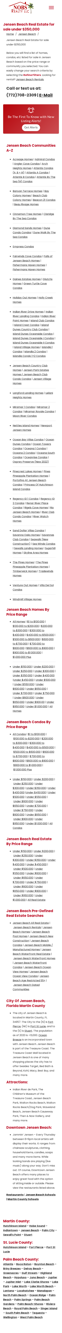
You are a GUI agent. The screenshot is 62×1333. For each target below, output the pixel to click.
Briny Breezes (12, 1268)
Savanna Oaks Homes (26, 535)
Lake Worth (19, 1286)
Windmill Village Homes (27, 599)
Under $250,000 (22, 671)
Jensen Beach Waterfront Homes (34, 958)
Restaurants (15, 1195)
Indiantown (10, 1230)
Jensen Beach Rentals (30, 79)
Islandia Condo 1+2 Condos (29, 356)
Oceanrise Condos (35, 457)
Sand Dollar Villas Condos (28, 530)
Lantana (8, 1291)
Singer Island (49, 1308)
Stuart (28, 1031)
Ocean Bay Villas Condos (28, 439)
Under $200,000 (44, 666)
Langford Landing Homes (28, 393)
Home (10, 34)
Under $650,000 (36, 689)
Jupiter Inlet (13, 1282)
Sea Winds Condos (43, 544)
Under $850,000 (36, 814)
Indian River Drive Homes (28, 312)
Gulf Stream (29, 1273)
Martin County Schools (23, 1199)
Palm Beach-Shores (30, 1304)
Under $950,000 (23, 895)
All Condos (19, 734)
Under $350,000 (22, 675)
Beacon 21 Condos (44, 200)
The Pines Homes (23, 562)
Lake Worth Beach (41, 1286)
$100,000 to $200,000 (26, 626)
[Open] (51, 7)
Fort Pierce (36, 1247)
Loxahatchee (25, 1291)
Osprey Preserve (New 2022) (31, 462)
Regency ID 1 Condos (25, 499)
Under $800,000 (24, 697)
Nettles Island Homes (26, 425)
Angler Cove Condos (27, 164)
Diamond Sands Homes (27, 228)
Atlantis (8, 1264)
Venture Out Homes (25, 585)
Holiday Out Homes (24, 297)
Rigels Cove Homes (36, 507)
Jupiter (52, 1277)
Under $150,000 (22, 666)
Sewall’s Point (12, 1235)
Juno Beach (37, 1277)
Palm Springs (22, 1299)
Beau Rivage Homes (26, 204)
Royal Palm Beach (26, 1308)
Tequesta (38, 1313)
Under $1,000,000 (36, 706)
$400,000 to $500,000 (40, 635)
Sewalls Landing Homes (28, 548)
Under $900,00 (35, 702)
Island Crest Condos (26, 325)
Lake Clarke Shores (36, 1282)
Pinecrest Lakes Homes (27, 471)
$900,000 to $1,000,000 (27, 652)
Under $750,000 (45, 693)
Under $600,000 (23, 801)
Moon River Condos (25, 416)
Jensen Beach (27, 34)
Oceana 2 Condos (24, 453)
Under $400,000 (44, 675)
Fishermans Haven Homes (29, 265)
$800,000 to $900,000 (39, 648)
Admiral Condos (45, 159)
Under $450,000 (24, 680)
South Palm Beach (17, 1313)
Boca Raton (23, 1264)
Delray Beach (32, 1268)
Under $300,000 (44, 671)
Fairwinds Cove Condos (27, 256)
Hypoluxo (20, 1277)
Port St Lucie (38, 1026)
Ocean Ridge (37, 1295)
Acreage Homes (23, 159)
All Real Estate (36, 900)
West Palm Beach (31, 1317)
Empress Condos (23, 246)
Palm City (48, 1230)
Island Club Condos (42, 320)
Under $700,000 (23, 693)
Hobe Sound (37, 1226)
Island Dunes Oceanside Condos (33, 334)
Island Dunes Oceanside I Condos (33, 338)
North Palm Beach (14, 1295)
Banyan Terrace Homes (27, 191)
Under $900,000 (23, 819)
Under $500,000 (45, 680)
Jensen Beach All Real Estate (31, 923)
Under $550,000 (24, 684)
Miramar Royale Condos (39, 411)
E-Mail (46, 95)
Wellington (10, 1317)
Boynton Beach (44, 1264)
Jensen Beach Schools (40, 1195)
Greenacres (11, 1273)
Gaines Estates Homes (27, 279)
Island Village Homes (27, 347)
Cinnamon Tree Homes (27, 214)
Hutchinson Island (14, 1226)
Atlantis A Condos (37, 172)
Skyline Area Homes (36, 552)
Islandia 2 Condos (35, 351)
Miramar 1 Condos (24, 407)
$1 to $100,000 (35, 621)
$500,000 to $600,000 (26, 639)
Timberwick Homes (25, 571)
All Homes (19, 621)
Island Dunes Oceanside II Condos (34, 343)
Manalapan (44, 1291)
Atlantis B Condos (24, 177)
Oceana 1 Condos (35, 448)
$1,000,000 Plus (22, 657)
